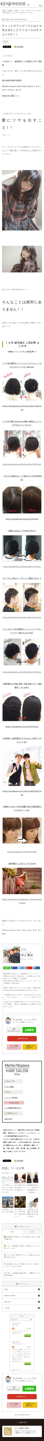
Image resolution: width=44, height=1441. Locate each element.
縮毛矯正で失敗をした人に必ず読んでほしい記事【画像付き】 (22, 1238)
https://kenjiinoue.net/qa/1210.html (22, 519)
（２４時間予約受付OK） (13, 1108)
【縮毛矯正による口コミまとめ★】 (22, 864)
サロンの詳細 (14, 1047)
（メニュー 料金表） (11, 1098)
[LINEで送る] (19, 47)
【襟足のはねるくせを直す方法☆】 (22, 531)
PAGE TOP (22, 1422)
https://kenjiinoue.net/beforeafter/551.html (22, 567)
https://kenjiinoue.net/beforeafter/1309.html (22, 617)
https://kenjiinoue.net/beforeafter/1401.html (22, 464)
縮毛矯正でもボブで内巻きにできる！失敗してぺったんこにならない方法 (22, 1265)
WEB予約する (22, 1038)
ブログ (5, 41)
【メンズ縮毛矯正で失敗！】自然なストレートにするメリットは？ (22, 1247)
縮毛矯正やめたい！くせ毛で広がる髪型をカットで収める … (32, 1188)
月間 (32, 1232)
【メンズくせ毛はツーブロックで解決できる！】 (22, 578)
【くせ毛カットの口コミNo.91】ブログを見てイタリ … (7, 1188)
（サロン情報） (9, 1087)
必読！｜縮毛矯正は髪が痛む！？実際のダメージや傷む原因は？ (22, 1274)
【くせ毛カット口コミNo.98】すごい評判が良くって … (20, 1212)
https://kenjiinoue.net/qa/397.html (22, 852)
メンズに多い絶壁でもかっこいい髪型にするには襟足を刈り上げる (22, 1256)
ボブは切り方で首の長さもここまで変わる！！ (20, 1187)
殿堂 (12, 1232)
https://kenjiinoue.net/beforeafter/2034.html (22, 672)
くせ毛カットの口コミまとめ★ (7, 1210)
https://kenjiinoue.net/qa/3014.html (22, 727)
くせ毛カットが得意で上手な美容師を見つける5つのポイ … (32, 1212)
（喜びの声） (8, 1119)
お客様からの (30, 1047)
